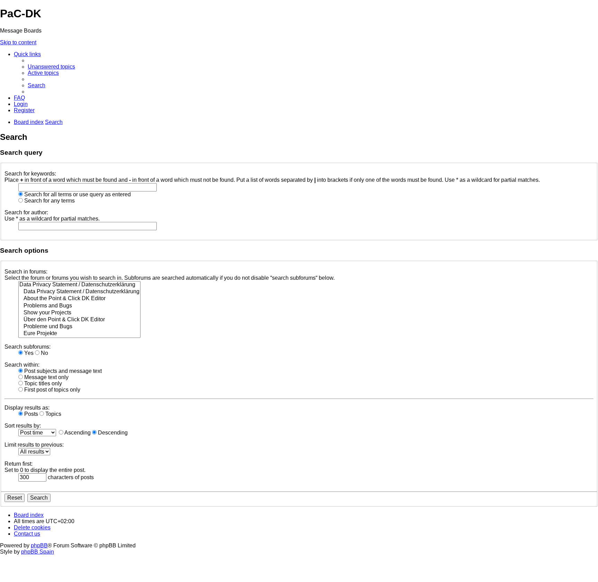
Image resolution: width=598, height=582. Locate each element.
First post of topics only (51, 390)
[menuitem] (51, 67)
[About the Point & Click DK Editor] (79, 298)
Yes (28, 353)
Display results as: (26, 408)
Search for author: (26, 212)
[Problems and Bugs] (79, 306)
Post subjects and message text (62, 371)
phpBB (39, 545)
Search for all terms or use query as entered (77, 194)
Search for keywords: (30, 174)
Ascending (77, 433)
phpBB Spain (37, 552)
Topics (52, 414)
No (43, 353)
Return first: (18, 464)
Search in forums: (25, 272)
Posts (30, 414)
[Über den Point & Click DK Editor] (79, 319)
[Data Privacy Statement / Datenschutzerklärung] (79, 284)
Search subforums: (27, 347)
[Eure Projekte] (79, 333)
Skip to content (18, 42)
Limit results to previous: (34, 445)
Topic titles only (42, 383)
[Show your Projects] (79, 313)
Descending (112, 433)
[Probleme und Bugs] (79, 326)
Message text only (46, 377)
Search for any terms (49, 201)
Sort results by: (22, 426)
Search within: (21, 365)
